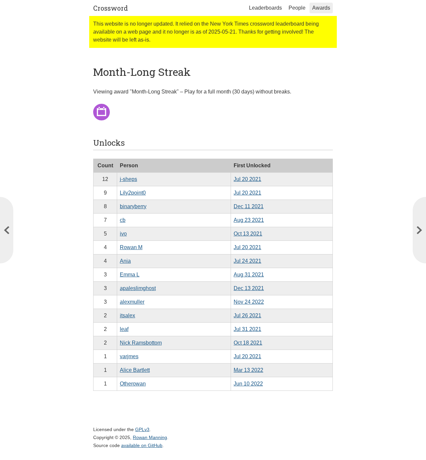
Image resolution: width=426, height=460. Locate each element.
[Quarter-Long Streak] (419, 230)
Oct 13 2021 (248, 233)
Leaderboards (265, 8)
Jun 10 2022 (248, 383)
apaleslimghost (138, 288)
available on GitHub (141, 445)
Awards (321, 8)
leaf (124, 329)
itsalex (127, 315)
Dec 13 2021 (249, 288)
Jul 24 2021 (247, 261)
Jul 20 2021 (247, 179)
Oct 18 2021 (248, 343)
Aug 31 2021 (249, 274)
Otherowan (133, 383)
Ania (125, 261)
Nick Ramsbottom (141, 343)
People (297, 8)
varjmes (129, 356)
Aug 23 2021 (249, 220)
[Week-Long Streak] (6, 230)
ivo (123, 233)
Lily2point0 (133, 193)
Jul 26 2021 (247, 315)
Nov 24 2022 (249, 302)
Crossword (110, 8)
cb (122, 220)
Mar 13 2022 (248, 370)
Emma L (129, 274)
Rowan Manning (150, 437)
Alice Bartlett (135, 370)
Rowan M (131, 247)
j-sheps (128, 179)
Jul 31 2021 (247, 329)
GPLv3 (142, 429)
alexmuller (132, 302)
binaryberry (133, 206)
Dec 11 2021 (249, 206)
